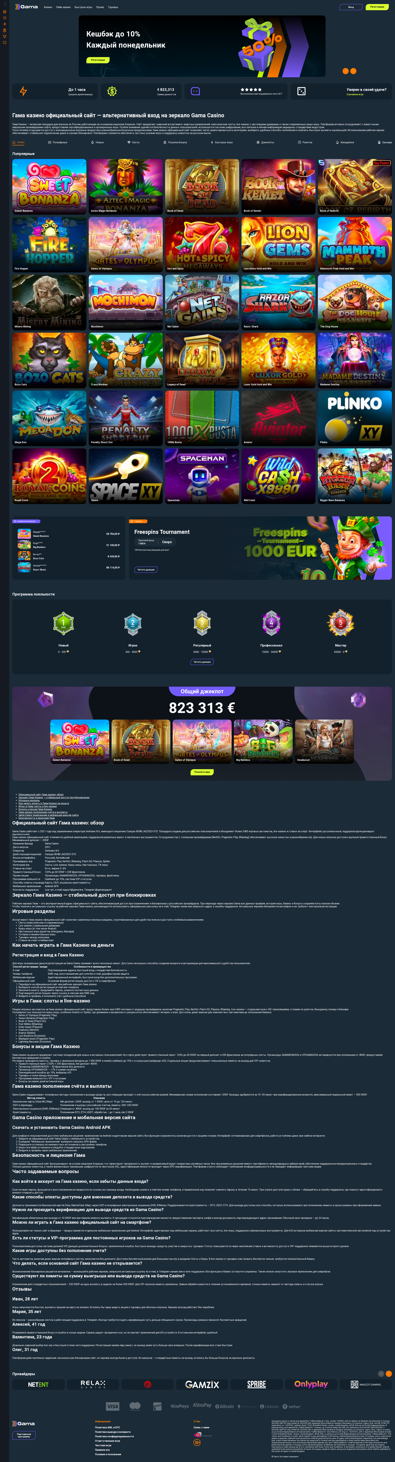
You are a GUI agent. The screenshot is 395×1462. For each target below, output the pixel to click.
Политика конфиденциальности (114, 1436)
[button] (346, 71)
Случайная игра (355, 94)
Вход (351, 7)
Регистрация (377, 7)
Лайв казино (63, 7)
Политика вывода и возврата (113, 1431)
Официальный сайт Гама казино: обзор (41, 794)
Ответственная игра (107, 1440)
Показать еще (202, 772)
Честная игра (103, 1445)
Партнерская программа (24, 1435)
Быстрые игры (83, 7)
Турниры (113, 7)
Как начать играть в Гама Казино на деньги (44, 803)
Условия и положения (108, 1454)
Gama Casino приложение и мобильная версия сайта (49, 815)
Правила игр (102, 1449)
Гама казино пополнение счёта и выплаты (43, 812)
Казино (48, 7)
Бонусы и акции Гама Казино (35, 809)
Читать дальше (145, 569)
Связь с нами (201, 1427)
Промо (100, 7)
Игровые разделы (29, 800)
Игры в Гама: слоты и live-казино (38, 806)
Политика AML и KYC (107, 1427)
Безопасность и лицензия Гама (37, 818)
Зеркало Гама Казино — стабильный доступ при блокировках (54, 797)
